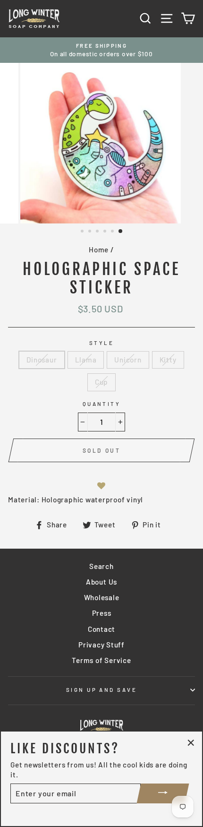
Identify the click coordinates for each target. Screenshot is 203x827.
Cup (101, 382)
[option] (101, 50)
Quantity (102, 404)
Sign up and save (101, 690)
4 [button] (105, 232)
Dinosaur (41, 359)
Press (101, 613)
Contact (101, 629)
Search (101, 566)
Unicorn (127, 359)
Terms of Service (101, 660)
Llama (86, 359)
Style (101, 343)
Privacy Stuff (101, 644)
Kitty (168, 359)
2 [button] (90, 232)
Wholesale (101, 597)
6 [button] (120, 231)
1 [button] (83, 232)
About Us (101, 581)
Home (99, 249)
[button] (101, 485)
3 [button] (98, 232)
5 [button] (113, 232)
